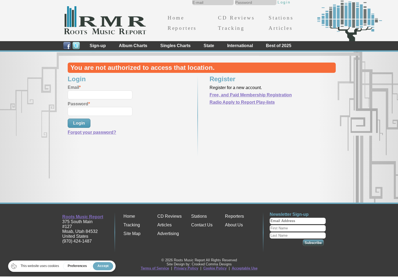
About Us (234, 225)
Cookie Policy (215, 268)
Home (176, 18)
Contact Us (202, 225)
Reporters (182, 28)
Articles (281, 28)
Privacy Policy (186, 268)
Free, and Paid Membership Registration (251, 95)
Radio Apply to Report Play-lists (242, 102)
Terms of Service (155, 268)
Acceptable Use (244, 268)
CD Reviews (236, 18)
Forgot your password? (92, 132)
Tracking (231, 28)
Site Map (132, 233)
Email (73, 87)
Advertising (168, 233)
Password (78, 104)
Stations (281, 18)
